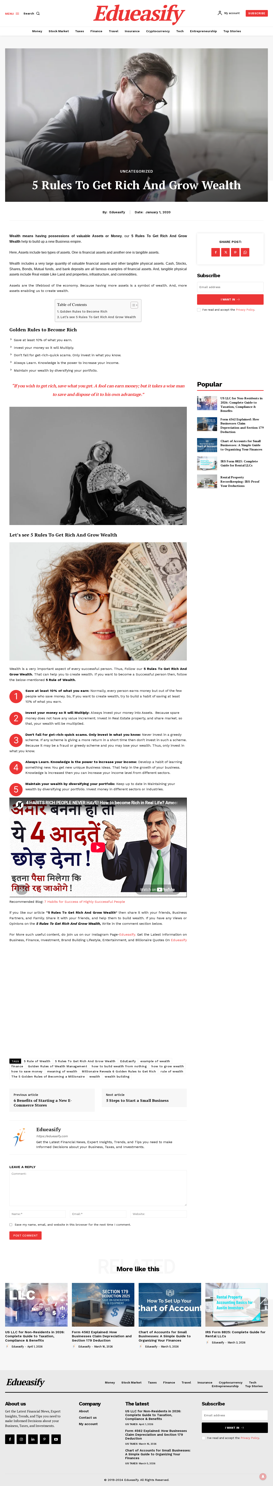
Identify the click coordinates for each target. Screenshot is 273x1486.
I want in (228, 299)
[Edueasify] (19, 1137)
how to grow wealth (167, 1066)
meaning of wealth (62, 1071)
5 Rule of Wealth (37, 1061)
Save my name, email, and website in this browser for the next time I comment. (73, 1224)
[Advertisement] (98, 1001)
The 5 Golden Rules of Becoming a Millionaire (48, 1076)
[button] (32, 13)
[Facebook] (215, 252)
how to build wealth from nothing (119, 1066)
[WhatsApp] (245, 252)
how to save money (26, 1071)
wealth (94, 1076)
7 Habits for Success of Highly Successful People (84, 902)
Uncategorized (136, 171)
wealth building (117, 1076)
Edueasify (117, 212)
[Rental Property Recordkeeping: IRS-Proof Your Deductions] (207, 481)
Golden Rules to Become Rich (83, 311)
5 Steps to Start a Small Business (137, 1100)
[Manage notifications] (263, 1476)
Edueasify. (128, 934)
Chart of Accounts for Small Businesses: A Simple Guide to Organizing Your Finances (241, 445)
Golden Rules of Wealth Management (57, 1066)
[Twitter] (225, 252)
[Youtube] (56, 1439)
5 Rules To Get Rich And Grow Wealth (85, 1061)
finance (17, 1066)
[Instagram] (21, 1439)
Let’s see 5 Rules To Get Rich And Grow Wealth (99, 317)
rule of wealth (172, 1071)
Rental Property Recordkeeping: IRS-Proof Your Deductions (240, 481)
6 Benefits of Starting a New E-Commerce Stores (43, 1102)
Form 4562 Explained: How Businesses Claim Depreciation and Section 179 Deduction (242, 425)
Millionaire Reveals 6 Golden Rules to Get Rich (119, 1071)
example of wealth (155, 1061)
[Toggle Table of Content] (132, 305)
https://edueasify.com (52, 1136)
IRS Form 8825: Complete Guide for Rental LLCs (239, 463)
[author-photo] (8, 1346)
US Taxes (131, 1424)
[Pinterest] (235, 252)
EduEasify (128, 1061)
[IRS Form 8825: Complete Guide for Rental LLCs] (207, 463)
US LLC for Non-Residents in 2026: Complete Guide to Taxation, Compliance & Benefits (242, 404)
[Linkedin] (33, 1439)
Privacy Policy (245, 309)
